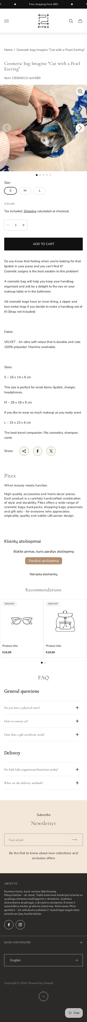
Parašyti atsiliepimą (43, 560)
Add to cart (43, 244)
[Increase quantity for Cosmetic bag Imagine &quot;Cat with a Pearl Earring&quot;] (23, 225)
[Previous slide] (6, 128)
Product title (10, 646)
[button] (37, 175)
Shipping (30, 211)
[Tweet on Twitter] (51, 451)
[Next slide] (80, 128)
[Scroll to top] (43, 996)
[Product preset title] (21, 620)
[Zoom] (80, 91)
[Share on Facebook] (37, 451)
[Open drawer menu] (6, 21)
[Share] (24, 451)
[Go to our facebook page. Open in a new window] (9, 924)
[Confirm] (76, 840)
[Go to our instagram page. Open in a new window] (20, 924)
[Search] (71, 21)
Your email (16, 840)
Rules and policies (17, 942)
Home (8, 50)
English (15, 960)
